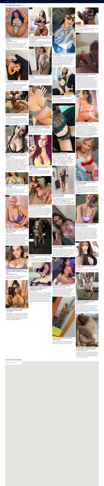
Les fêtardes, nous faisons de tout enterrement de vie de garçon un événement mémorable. (38, 288)
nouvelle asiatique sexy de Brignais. (85, 266)
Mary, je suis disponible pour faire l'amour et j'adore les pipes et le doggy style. (16, 271)
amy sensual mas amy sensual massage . (64, 53)
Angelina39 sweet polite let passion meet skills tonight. (15, 230)
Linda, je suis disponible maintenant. (62, 338)
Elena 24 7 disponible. (59, 195)
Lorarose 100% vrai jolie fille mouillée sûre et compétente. (86, 224)
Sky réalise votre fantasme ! (60, 153)
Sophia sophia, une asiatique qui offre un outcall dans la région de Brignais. (86, 348)
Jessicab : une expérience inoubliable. (86, 74)
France (10, 3)
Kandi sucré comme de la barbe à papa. (40, 255)
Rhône (14, 3)
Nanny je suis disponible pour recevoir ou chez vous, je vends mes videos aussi (40, 37)
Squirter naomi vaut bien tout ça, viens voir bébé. (16, 39)
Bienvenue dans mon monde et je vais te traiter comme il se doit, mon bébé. (40, 167)
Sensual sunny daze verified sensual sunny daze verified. (85, 182)
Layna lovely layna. (81, 25)
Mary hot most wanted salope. (37, 205)
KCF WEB (7, 1)
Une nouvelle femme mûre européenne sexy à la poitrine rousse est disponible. (40, 127)
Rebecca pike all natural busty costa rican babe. (15, 186)
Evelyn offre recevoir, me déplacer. (62, 96)
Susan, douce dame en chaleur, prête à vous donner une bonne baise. (16, 309)
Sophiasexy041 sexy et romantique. (39, 75)
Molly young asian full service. (84, 122)
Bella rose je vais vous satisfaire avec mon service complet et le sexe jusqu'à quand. (16, 155)
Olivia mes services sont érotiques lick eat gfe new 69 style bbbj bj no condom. (17, 114)
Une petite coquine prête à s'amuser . (63, 246)
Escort (6, 3)
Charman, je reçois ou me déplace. (62, 285)
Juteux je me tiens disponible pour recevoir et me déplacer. (85, 301)
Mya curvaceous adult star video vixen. (16, 81)
